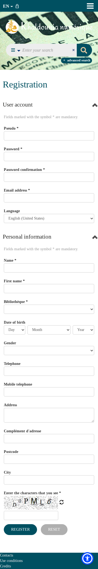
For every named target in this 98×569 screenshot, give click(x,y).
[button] (14, 50)
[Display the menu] (90, 6)
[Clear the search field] (74, 50)
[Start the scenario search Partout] (84, 50)
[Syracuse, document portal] (49, 26)
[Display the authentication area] (18, 6)
